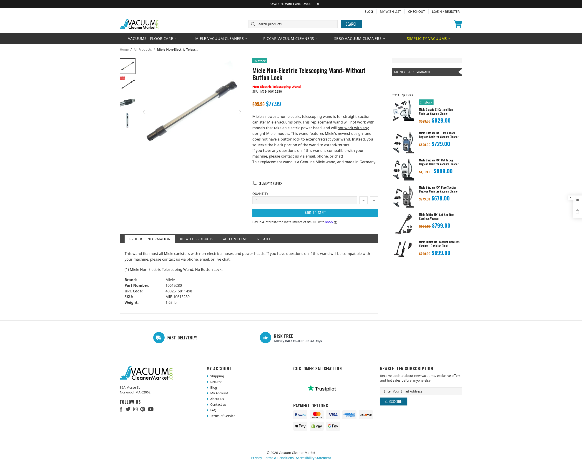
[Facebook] (121, 409)
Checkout (416, 11)
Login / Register (446, 11)
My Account (218, 393)
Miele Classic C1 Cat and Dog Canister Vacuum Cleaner (436, 111)
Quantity (260, 193)
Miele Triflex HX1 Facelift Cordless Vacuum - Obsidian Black (439, 244)
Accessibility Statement (313, 458)
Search (352, 24)
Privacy (256, 458)
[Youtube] (151, 409)
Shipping (216, 376)
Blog (368, 11)
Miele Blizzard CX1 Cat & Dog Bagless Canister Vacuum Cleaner (439, 162)
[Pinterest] (142, 409)
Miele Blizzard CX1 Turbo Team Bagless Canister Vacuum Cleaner (439, 135)
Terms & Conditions (279, 458)
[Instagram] (135, 409)
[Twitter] (127, 409)
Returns (215, 382)
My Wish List (390, 11)
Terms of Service (222, 416)
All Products (143, 49)
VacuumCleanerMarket (139, 24)
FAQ (212, 410)
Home (124, 49)
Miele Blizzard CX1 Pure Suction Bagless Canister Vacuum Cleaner (439, 189)
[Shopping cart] (458, 24)
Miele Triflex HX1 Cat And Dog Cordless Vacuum (436, 216)
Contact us (217, 404)
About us (216, 399)
